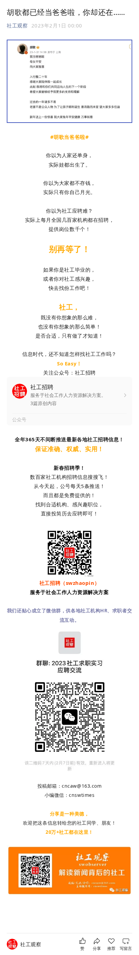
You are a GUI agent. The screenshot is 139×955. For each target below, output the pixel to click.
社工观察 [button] (17, 25)
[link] (30, 944)
